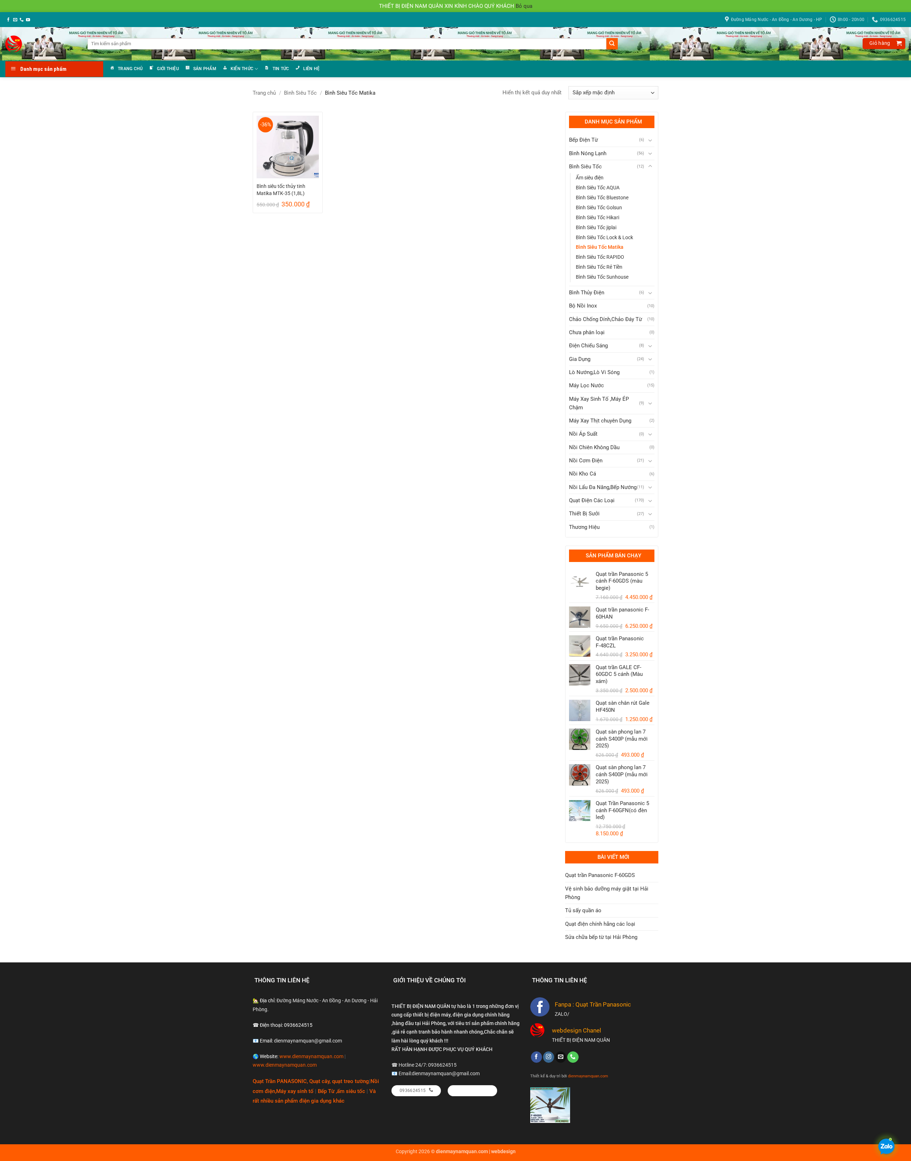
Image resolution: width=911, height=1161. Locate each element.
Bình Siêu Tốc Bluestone (602, 197)
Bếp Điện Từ (583, 140)
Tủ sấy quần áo (583, 910)
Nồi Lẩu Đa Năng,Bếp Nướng (603, 487)
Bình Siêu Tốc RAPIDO (600, 257)
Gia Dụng (579, 359)
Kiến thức (242, 68)
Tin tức (281, 68)
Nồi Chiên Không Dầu (594, 447)
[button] (884, 43)
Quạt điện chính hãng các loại (600, 924)
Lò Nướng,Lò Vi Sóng (594, 372)
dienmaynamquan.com (588, 1075)
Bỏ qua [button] (524, 6)
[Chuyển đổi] (650, 140)
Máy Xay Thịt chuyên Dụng (600, 420)
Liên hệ (311, 68)
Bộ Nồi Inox (583, 306)
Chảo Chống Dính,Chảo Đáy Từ (605, 319)
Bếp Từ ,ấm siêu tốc (342, 1091)
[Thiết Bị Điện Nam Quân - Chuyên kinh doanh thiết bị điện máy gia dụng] (15, 44)
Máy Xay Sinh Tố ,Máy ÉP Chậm (599, 403)
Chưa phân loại (587, 332)
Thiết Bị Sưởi (584, 513)
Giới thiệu (168, 68)
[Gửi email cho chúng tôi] (15, 20)
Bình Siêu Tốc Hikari (597, 217)
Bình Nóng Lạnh (587, 153)
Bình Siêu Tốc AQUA (598, 187)
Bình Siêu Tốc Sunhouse (602, 277)
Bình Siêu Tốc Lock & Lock (604, 237)
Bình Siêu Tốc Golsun (599, 207)
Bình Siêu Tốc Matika (599, 247)
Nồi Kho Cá (582, 474)
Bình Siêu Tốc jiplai (596, 227)
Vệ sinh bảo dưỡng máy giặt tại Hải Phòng (606, 893)
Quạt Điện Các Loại (592, 500)
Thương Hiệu (584, 527)
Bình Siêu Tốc (300, 93)
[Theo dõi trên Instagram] (548, 1057)
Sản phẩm (204, 68)
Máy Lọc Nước (586, 385)
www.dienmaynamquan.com (311, 1056)
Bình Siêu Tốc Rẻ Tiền (599, 267)
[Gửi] (612, 43)
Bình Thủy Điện (586, 292)
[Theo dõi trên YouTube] (28, 20)
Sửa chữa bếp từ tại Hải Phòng (601, 937)
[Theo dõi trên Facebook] (8, 20)
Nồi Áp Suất (583, 434)
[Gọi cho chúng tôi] (21, 20)
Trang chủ (130, 68)
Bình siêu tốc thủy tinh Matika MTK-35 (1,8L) (281, 189)
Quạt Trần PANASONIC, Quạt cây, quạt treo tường (311, 1081)
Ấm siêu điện (590, 177)
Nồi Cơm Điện (585, 460)
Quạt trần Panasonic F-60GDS (600, 875)
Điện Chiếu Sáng (588, 345)
